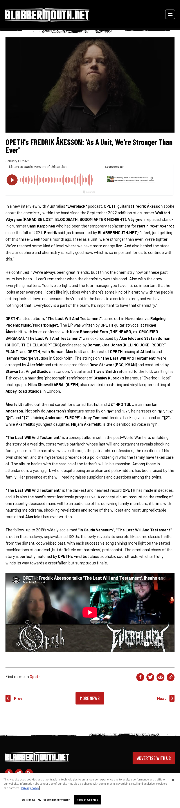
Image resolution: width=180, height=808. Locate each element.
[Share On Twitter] (150, 677)
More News (90, 698)
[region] (90, 790)
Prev (18, 698)
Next (161, 698)
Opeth (35, 676)
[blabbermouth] (47, 20)
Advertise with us (154, 758)
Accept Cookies (87, 799)
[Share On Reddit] (160, 677)
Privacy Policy (30, 788)
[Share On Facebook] (140, 677)
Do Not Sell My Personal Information (46, 799)
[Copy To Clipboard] (171, 677)
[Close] (173, 780)
